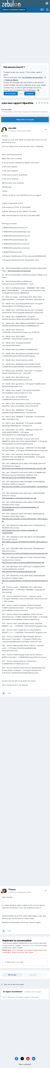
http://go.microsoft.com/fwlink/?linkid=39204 (19, 477)
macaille (8, 109)
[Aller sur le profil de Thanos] (4, 890)
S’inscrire (29, 93)
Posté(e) (19, 131)
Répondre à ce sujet (25, 119)
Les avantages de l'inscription (32, 77)
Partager (13, 975)
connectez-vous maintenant (32, 945)
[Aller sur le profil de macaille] (4, 129)
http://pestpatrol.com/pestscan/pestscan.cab (19, 498)
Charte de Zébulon (11, 80)
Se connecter (11, 93)
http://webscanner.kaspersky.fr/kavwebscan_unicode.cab (24, 468)
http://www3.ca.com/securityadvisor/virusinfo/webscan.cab (25, 553)
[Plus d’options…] (45, 129)
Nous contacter (25, 1064)
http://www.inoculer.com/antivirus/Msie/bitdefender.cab (23, 562)
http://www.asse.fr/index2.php (19, 271)
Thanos (12, 889)
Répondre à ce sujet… (15, 962)
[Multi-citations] (3, 693)
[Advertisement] (25, 38)
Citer (9, 693)
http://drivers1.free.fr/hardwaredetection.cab (19, 571)
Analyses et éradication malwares (35, 112)
